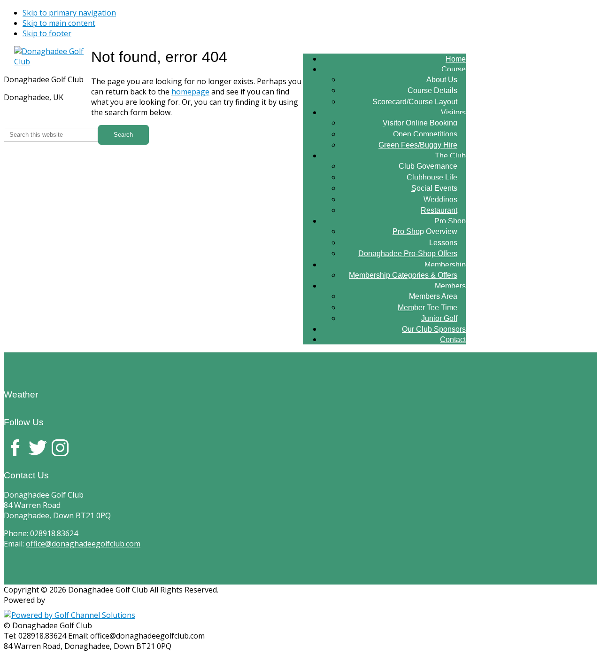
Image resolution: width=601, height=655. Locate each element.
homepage (190, 91)
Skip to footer (47, 33)
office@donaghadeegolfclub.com (83, 543)
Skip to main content (59, 23)
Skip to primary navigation (69, 13)
